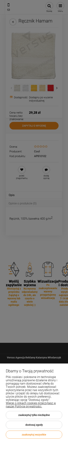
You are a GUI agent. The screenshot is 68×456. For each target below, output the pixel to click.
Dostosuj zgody (34, 424)
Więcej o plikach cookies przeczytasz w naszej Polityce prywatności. (31, 404)
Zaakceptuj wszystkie (34, 434)
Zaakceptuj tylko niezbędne (34, 415)
